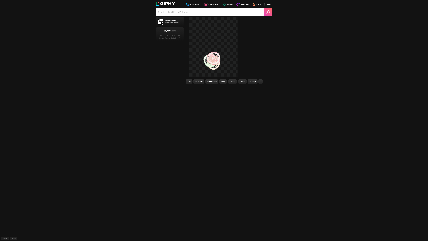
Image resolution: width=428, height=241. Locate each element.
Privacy (5, 238)
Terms (14, 238)
